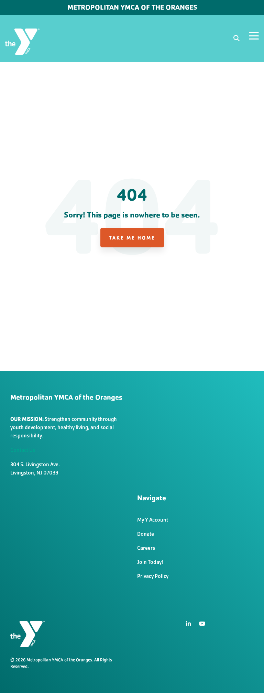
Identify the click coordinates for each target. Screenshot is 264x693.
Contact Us (22, 450)
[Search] (236, 38)
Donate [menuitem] (145, 533)
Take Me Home (132, 237)
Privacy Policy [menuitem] (152, 576)
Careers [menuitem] (146, 547)
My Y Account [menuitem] (152, 519)
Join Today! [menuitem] (150, 562)
